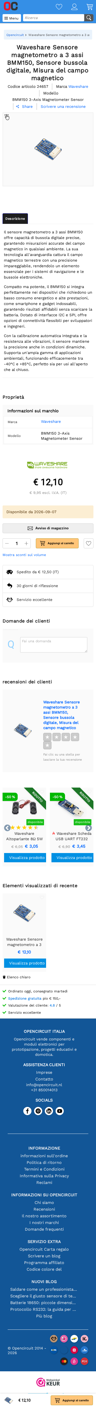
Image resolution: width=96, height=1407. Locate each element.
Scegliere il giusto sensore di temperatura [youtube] (44, 1296)
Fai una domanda (36, 641)
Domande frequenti (44, 1229)
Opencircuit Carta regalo (44, 1249)
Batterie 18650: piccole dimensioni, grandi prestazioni (44, 1302)
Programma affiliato (44, 1262)
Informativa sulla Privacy (44, 1175)
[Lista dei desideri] (54, 7)
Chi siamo (44, 1202)
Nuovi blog (44, 1281)
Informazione (44, 1148)
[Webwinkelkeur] (48, 1383)
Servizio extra (44, 1241)
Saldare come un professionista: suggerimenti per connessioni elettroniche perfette (44, 1289)
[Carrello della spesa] (85, 7)
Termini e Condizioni (44, 1169)
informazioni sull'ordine (44, 1155)
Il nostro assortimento (44, 1215)
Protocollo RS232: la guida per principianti (44, 1309)
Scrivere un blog (44, 1255)
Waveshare (51, 421)
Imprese (44, 1072)
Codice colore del (44, 1269)
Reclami (44, 1182)
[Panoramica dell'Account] (70, 7)
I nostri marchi (44, 1222)
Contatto (44, 1079)
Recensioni (44, 1209)
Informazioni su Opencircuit (44, 1194)
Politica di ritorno (44, 1162)
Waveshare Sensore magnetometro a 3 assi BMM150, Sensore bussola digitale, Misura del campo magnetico (61, 715)
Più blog (44, 1316)
